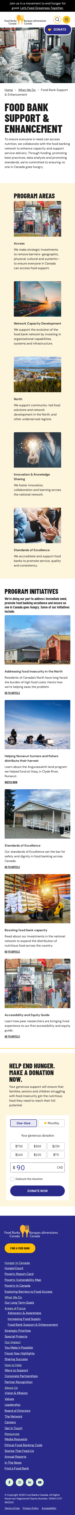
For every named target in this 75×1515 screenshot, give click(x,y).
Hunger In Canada (17, 1263)
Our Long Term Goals (19, 1303)
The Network (13, 1416)
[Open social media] (9, 1482)
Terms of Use (12, 1508)
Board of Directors (17, 1411)
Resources (12, 1434)
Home (9, 90)
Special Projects (16, 1336)
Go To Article (12, 951)
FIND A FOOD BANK (20, 1248)
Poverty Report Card (19, 1274)
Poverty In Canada (17, 1286)
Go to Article (12, 693)
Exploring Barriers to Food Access (28, 1292)
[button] (66, 19)
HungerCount (14, 1268)
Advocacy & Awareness (24, 1313)
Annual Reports (15, 1457)
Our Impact (13, 1342)
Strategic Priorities (18, 1331)
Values (9, 1399)
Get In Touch (13, 1428)
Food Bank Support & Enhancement (33, 1325)
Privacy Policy (31, 1508)
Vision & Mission (16, 1393)
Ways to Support (16, 1370)
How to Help (13, 1365)
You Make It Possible (19, 1348)
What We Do (27, 90)
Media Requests (16, 1439)
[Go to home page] (25, 19)
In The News (13, 1463)
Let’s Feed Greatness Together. (41, 8)
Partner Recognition (18, 1382)
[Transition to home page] (31, 1231)
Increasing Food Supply (24, 1319)
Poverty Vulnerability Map (23, 1280)
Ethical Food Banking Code (23, 1445)
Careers (10, 1422)
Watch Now (11, 782)
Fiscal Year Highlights (20, 1353)
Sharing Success (16, 1359)
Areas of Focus (15, 1308)
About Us (11, 1388)
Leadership (12, 1405)
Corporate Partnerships (21, 1376)
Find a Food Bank (17, 1468)
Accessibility (49, 1508)
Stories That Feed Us (19, 1451)
